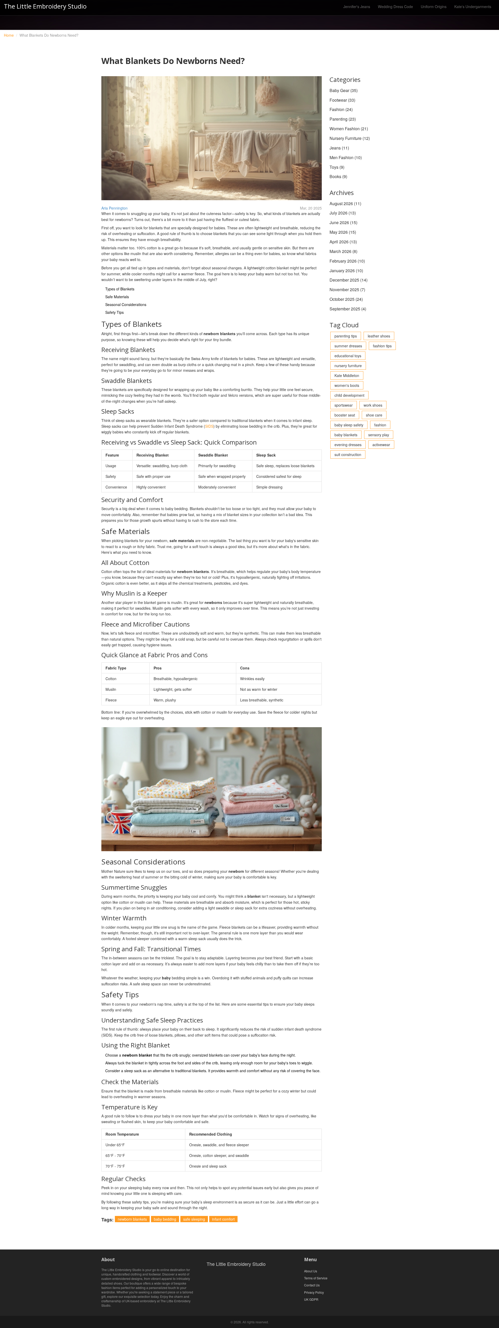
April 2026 (343, 242)
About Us (310, 1271)
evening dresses (348, 444)
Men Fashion (346, 157)
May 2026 (343, 232)
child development (349, 395)
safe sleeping (194, 1219)
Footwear (342, 100)
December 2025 (348, 280)
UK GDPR (311, 1299)
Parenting (343, 119)
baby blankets (345, 434)
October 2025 (346, 299)
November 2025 (347, 289)
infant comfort (223, 1219)
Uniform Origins (434, 6)
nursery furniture (348, 365)
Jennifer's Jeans (356, 6)
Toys (337, 167)
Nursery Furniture (350, 138)
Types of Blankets (119, 288)
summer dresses (348, 345)
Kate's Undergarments (472, 6)
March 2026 (343, 251)
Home (9, 35)
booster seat (344, 415)
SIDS (209, 426)
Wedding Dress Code (395, 6)
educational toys (347, 355)
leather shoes (379, 335)
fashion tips (382, 345)
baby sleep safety (348, 424)
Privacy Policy (314, 1292)
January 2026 (346, 271)
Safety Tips (114, 312)
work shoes (373, 405)
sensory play (378, 434)
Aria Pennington (114, 208)
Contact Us (312, 1285)
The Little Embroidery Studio (45, 6)
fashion (380, 424)
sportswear (343, 405)
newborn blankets (132, 1219)
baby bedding (165, 1219)
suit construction (347, 454)
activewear (381, 444)
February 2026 (347, 261)
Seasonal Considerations (125, 304)
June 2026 (343, 222)
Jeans (339, 148)
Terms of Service (315, 1278)
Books (338, 176)
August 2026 (345, 203)
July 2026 (343, 213)
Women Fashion (349, 129)
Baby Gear (344, 90)
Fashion (341, 109)
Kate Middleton (346, 375)
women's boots (346, 385)
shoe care (374, 415)
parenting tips (345, 335)
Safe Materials (117, 296)
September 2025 (348, 309)
